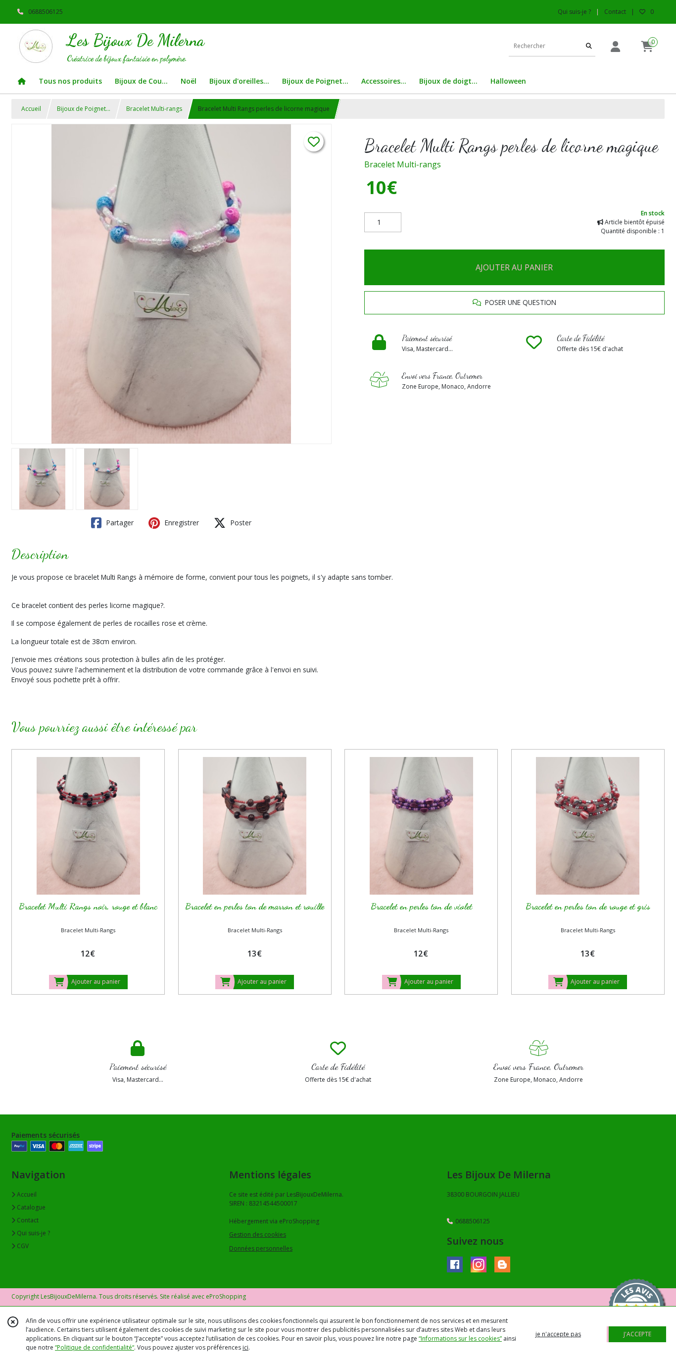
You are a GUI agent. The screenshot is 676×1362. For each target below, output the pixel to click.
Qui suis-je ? (32, 1233)
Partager (119, 522)
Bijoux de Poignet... (83, 108)
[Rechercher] (588, 46)
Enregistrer (180, 522)
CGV (22, 1246)
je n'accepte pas (558, 1334)
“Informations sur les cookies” (460, 1338)
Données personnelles (260, 1248)
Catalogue (30, 1207)
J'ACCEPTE (637, 1334)
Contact (615, 11)
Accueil (31, 108)
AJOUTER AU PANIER (514, 267)
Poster (239, 522)
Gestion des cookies (257, 1234)
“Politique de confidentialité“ (94, 1347)
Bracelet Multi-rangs (154, 108)
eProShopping (226, 1296)
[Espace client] (615, 46)
